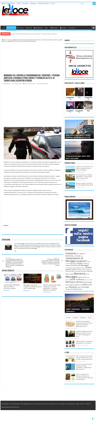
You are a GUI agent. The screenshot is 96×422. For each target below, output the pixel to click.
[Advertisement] (60, 19)
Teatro (79, 287)
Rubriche (54, 28)
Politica (84, 282)
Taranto (73, 287)
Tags (89, 317)
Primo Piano (12, 28)
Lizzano (71, 274)
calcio (82, 256)
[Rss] (81, 4)
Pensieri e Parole (88, 279)
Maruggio (71, 276)
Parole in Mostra (77, 279)
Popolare (68, 317)
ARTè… (47, 28)
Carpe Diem (72, 263)
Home (19, 3)
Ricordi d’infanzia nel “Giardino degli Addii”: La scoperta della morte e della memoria (84, 176)
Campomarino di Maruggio (74, 259)
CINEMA (79, 263)
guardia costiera (71, 269)
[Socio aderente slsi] (79, 64)
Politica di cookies (43, 3)
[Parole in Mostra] (79, 209)
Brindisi (77, 256)
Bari (74, 256)
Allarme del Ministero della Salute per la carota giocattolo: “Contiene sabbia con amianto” (34, 34)
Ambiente (71, 253)
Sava (85, 284)
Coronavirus (72, 28)
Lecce (82, 271)
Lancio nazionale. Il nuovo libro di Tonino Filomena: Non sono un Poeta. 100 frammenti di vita (84, 357)
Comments (83, 317)
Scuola (89, 285)
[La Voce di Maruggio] (15, 9)
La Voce (21, 28)
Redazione (33, 3)
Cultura (78, 268)
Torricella (85, 287)
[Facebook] (83, 4)
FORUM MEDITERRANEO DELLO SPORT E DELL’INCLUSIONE (12, 286)
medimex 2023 (82, 277)
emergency (83, 268)
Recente (75, 317)
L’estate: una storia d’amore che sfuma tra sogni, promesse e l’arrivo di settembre (84, 168)
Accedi (53, 3)
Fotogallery (39, 28)
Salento (80, 285)
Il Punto (30, 28)
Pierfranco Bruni (74, 282)
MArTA (87, 274)
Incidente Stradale (85, 269)
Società (64, 28)
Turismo (68, 289)
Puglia (90, 282)
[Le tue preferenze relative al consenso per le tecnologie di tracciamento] (92, 419)
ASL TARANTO (80, 254)
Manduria (79, 273)
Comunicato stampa (71, 268)
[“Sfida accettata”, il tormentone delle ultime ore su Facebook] (70, 344)
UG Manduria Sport (76, 289)
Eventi (89, 267)
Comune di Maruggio (80, 265)
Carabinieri (81, 261)
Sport (67, 287)
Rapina (67, 285)
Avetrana (69, 256)
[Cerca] (94, 3)
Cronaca (10, 40)
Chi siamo (25, 3)
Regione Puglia (73, 285)
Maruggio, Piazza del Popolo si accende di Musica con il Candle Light (32, 286)
